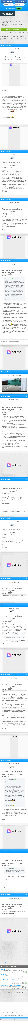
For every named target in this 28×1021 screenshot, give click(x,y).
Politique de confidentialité (10, 1015)
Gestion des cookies (20, 1012)
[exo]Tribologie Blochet (19, 962)
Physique (9, 22)
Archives (9, 1012)
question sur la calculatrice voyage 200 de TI (12, 985)
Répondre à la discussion (14, 29)
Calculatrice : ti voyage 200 (7, 980)
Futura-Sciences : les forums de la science (11, 21)
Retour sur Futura (7, 1)
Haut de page (20, 1015)
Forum (5, 19)
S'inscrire (21, 1)
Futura (4, 1012)
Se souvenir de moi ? (11, 8)
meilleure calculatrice (6, 969)
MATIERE (3, 22)
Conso (13, 1012)
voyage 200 (3, 974)
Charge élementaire (8, 962)
